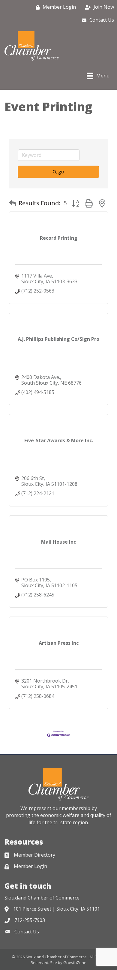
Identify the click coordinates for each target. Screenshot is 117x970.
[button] (12, 203)
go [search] (61, 171)
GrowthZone (74, 962)
